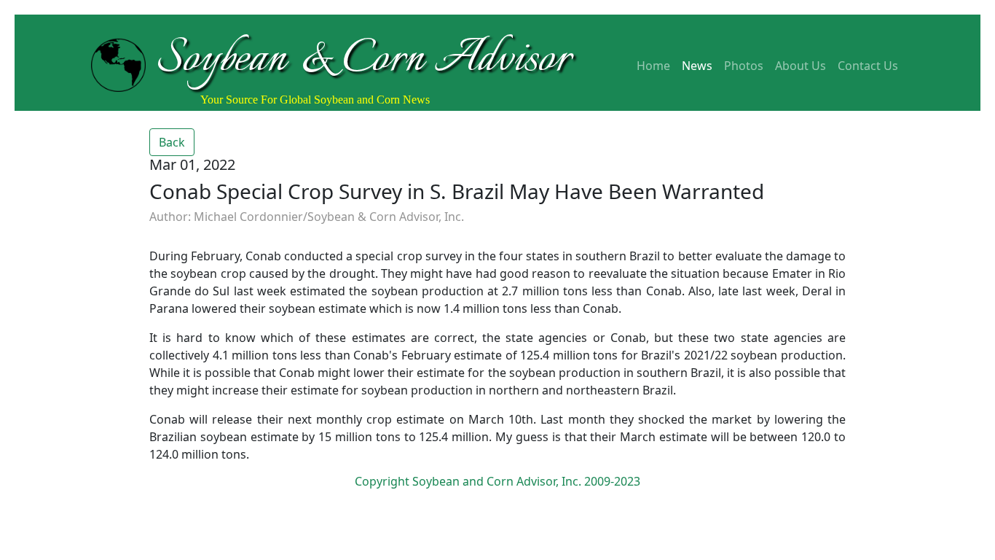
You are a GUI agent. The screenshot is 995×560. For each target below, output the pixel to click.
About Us (800, 66)
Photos (743, 66)
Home (653, 66)
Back (172, 142)
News (697, 66)
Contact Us (868, 66)
